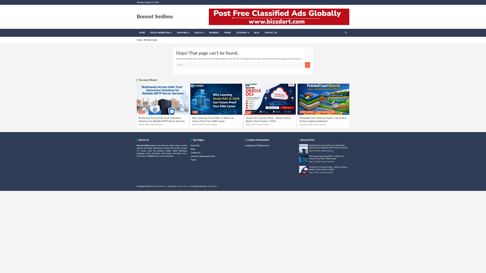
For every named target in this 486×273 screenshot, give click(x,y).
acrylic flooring (320, 125)
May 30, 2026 (144, 125)
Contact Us (270, 32)
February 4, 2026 (306, 125)
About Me (195, 145)
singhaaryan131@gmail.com (257, 145)
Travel (227, 32)
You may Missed (147, 80)
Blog (256, 32)
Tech (195, 112)
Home (142, 32)
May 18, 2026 (197, 125)
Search (307, 65)
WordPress (212, 186)
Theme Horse (182, 186)
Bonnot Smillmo (155, 16)
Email (141, 112)
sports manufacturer (325, 112)
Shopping (182, 32)
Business (214, 32)
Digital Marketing (160, 32)
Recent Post (307, 140)
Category (241, 32)
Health (198, 32)
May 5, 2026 (250, 125)
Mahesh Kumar (157, 125)
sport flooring (307, 112)
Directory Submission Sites (203, 156)
